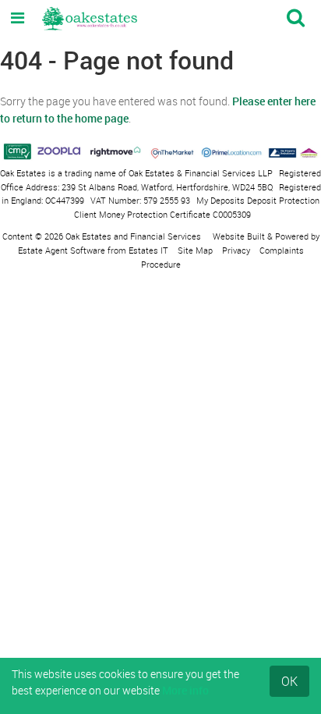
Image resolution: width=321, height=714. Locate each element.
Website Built (239, 236)
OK (289, 681)
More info (185, 690)
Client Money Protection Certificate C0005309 (162, 214)
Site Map (195, 250)
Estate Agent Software (61, 250)
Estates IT (148, 250)
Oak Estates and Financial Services (133, 236)
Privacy (236, 250)
